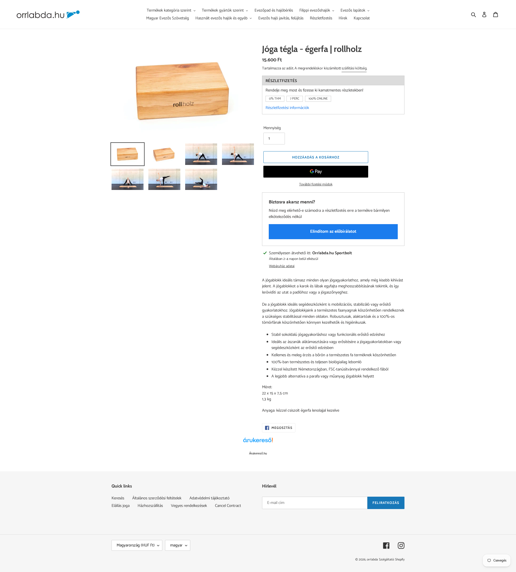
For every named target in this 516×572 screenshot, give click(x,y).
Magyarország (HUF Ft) (136, 545)
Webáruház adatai (282, 266)
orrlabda (372, 559)
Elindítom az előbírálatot (333, 231)
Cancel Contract (228, 505)
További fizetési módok (315, 184)
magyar (176, 545)
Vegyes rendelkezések (189, 505)
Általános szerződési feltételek (156, 498)
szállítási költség (354, 68)
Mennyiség (272, 128)
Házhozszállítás (150, 505)
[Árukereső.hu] (258, 443)
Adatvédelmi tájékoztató (209, 498)
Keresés (118, 498)
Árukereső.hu (258, 453)
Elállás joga (121, 505)
